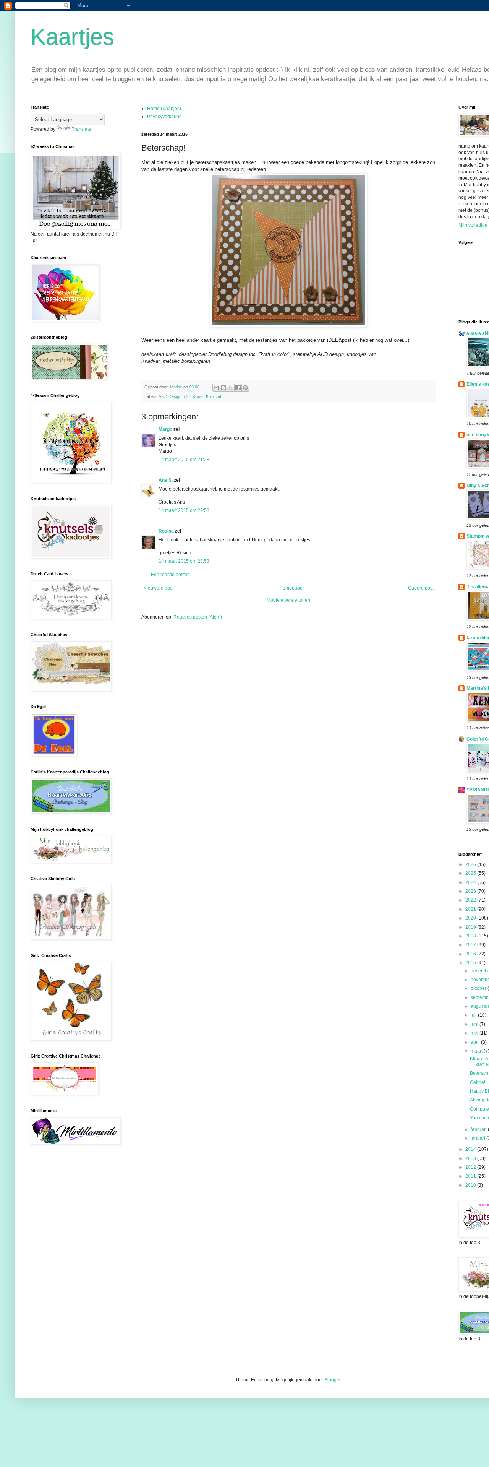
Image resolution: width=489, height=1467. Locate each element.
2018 (471, 936)
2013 (471, 1158)
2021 (471, 909)
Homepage (291, 588)
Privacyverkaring (164, 116)
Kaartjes (72, 37)
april (476, 1042)
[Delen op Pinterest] (245, 388)
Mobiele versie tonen (288, 600)
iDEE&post (194, 396)
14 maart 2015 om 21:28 (184, 459)
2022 (471, 900)
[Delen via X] (231, 388)
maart (477, 1051)
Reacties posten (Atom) (197, 617)
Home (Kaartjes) (164, 108)
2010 (471, 1185)
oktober (479, 988)
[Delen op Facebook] (238, 388)
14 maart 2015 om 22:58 (184, 510)
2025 (471, 873)
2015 (471, 962)
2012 (471, 1167)
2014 (471, 1149)
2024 (471, 882)
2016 (471, 954)
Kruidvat (213, 396)
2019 (471, 927)
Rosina (166, 531)
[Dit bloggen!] (223, 388)
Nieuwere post (158, 588)
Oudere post (421, 588)
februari (479, 1129)
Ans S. (166, 480)
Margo (165, 429)
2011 (471, 1176)
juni (475, 1024)
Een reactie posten (170, 574)
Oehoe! (477, 1082)
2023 (471, 891)
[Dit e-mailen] (216, 388)
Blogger (332, 1380)
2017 (471, 944)
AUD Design (170, 396)
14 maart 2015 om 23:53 (184, 561)
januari (478, 1138)
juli (474, 1015)
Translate (81, 129)
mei (475, 1033)
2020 (471, 918)
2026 (471, 864)
